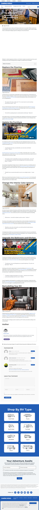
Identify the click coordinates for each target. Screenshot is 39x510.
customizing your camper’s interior (15, 234)
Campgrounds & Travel (17, 6)
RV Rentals (21, 497)
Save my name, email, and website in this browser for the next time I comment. (19, 394)
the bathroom (29, 268)
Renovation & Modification (26, 344)
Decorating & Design (10, 344)
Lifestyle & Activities (8, 6)
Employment (30, 497)
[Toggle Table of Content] (34, 64)
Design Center (24, 315)
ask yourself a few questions (25, 177)
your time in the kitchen (23, 269)
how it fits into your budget (8, 118)
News (2, 7)
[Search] (38, 7)
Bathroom (5, 344)
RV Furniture (34, 344)
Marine (24, 6)
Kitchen (21, 344)
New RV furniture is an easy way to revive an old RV (11, 152)
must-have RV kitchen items (10, 281)
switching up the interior (6, 212)
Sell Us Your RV (15, 497)
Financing (25, 497)
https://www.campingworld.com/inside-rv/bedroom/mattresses (19, 369)
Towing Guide (35, 497)
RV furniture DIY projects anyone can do (27, 166)
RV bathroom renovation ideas (13, 259)
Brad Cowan (6, 333)
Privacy (22, 475)
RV (1, 6)
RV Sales (14, 498)
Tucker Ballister (12, 364)
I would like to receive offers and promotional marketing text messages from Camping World (19, 470)
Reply (33, 351)
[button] (33, 505)
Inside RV (17, 344)
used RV (8, 315)
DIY (15, 344)
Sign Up (19, 478)
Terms (19, 475)
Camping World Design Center (7, 142)
